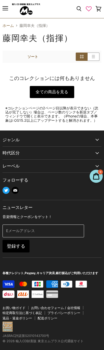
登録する (16, 246)
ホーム (8, 25)
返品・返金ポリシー (17, 318)
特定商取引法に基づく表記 (22, 313)
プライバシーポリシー (63, 313)
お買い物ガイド (14, 308)
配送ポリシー (47, 318)
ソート (33, 57)
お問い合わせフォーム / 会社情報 (55, 308)
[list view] (93, 57)
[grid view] (82, 57)
